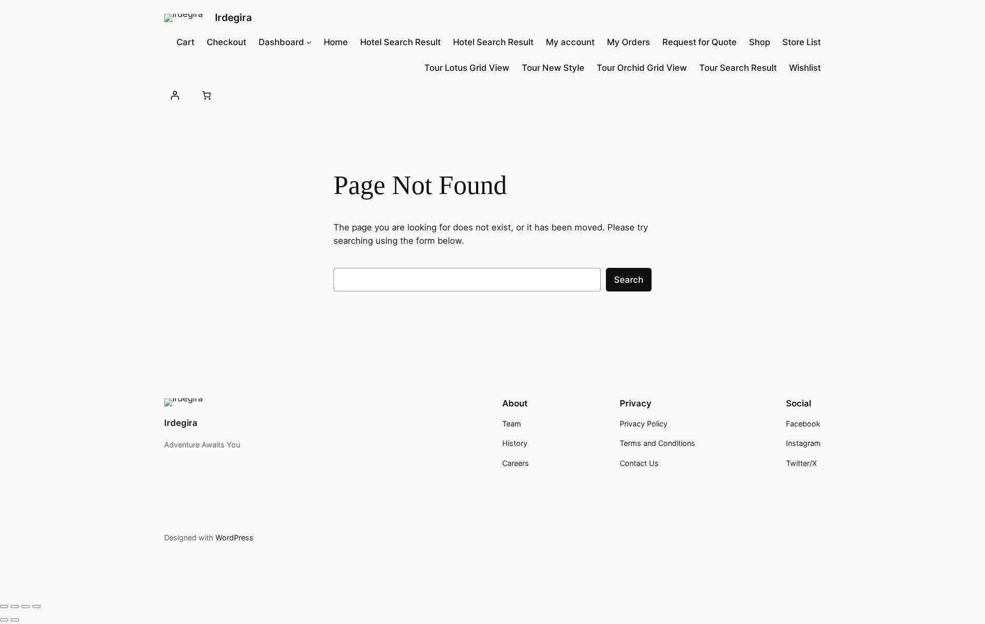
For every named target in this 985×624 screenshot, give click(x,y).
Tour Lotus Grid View (466, 68)
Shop (759, 42)
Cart (185, 42)
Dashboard (281, 42)
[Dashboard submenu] (308, 42)
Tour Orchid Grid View (642, 68)
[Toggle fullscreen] (15, 606)
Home (336, 42)
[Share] (26, 606)
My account (570, 42)
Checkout (226, 42)
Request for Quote (699, 42)
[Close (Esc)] (36, 606)
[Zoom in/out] (4, 606)
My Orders (628, 42)
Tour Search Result (738, 68)
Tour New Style (553, 68)
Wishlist (805, 68)
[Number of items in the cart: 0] (206, 95)
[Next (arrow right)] (15, 619)
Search (628, 280)
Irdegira (233, 17)
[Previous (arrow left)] (4, 619)
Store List (801, 42)
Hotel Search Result (400, 42)
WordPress (234, 537)
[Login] (175, 95)
